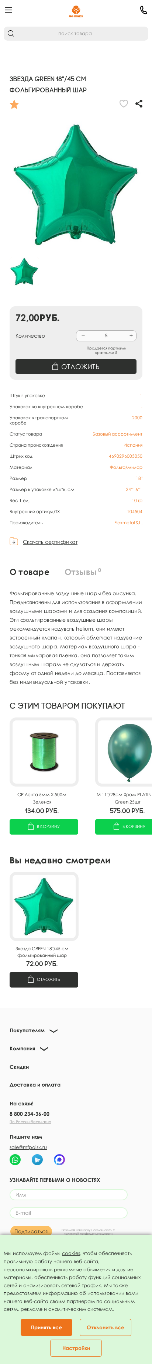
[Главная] (76, 10)
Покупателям (27, 1030)
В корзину (48, 826)
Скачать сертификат (50, 542)
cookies (71, 1253)
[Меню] (28, 10)
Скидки (19, 1067)
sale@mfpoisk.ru (28, 1147)
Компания (22, 1048)
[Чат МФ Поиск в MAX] (59, 1159)
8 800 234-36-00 (29, 1114)
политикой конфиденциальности (88, 1233)
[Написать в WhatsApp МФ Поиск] (15, 1159)
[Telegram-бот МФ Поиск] (37, 1159)
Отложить (48, 979)
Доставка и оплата (35, 1084)
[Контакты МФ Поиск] (124, 10)
